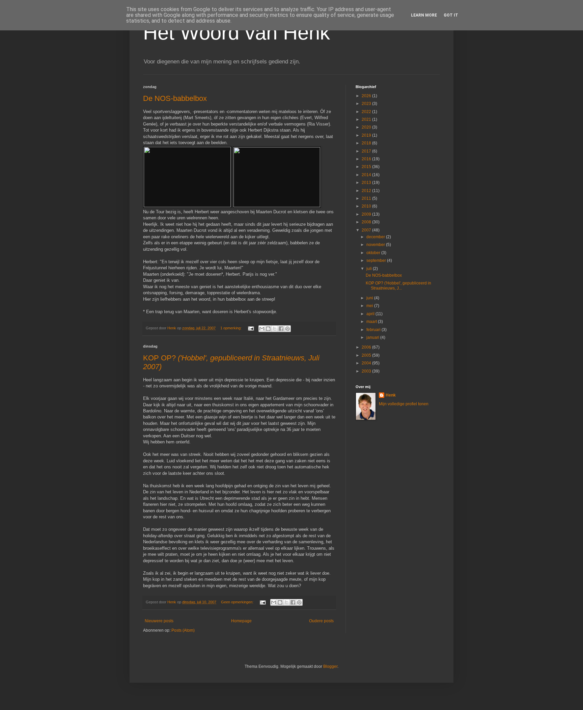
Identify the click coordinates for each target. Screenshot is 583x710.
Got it (451, 15)
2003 (367, 371)
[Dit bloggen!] (268, 328)
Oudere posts (321, 621)
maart (372, 321)
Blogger (330, 666)
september (376, 260)
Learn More (424, 15)
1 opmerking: (231, 328)
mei (370, 305)
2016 (367, 159)
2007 (367, 230)
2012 (367, 190)
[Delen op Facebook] (281, 328)
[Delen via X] (274, 328)
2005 (367, 355)
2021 (367, 119)
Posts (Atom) (183, 630)
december (376, 237)
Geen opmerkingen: (237, 602)
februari (374, 329)
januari (373, 337)
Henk (391, 395)
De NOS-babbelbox (175, 98)
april (371, 313)
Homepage (241, 621)
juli (369, 268)
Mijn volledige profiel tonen (403, 404)
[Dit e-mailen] (261, 328)
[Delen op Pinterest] (287, 328)
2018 (367, 143)
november (376, 244)
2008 (367, 222)
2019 (367, 135)
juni (370, 298)
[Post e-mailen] (250, 328)
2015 (367, 166)
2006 (367, 347)
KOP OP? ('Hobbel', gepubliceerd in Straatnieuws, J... (398, 285)
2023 (367, 103)
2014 (367, 174)
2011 (367, 198)
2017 (367, 151)
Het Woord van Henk (236, 32)
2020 (367, 127)
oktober (373, 252)
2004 (367, 363)
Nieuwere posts (159, 621)
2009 (367, 214)
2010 (367, 206)
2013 (367, 182)
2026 (367, 95)
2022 (367, 111)
